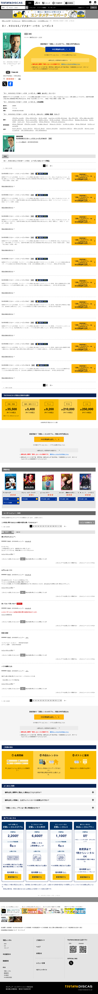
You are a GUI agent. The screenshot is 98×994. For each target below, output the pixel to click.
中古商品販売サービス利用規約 (40, 927)
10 (53, 526)
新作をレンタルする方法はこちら (70, 64)
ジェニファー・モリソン (65, 128)
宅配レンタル (7, 971)
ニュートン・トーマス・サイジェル (58, 118)
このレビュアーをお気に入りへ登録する (65, 563)
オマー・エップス (78, 128)
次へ (51, 166)
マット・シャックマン (31, 120)
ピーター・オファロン (18, 120)
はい (23, 559)
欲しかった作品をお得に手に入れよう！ (31, 906)
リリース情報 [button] (41, 7)
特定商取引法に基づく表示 (75, 927)
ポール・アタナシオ (17, 124)
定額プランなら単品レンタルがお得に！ (73, 906)
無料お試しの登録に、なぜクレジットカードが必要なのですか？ (27, 800)
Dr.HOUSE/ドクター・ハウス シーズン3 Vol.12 (31, 138)
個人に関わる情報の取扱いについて (58, 927)
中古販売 (6, 975)
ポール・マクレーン (44, 121)
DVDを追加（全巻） (45, 499)
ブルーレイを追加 (7, 502)
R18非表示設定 (8, 977)
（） (19, 79)
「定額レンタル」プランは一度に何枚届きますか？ (22, 808)
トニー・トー (21, 121)
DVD (30, 3)
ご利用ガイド (81, 7)
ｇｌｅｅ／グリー (44, 492)
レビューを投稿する (86, 522)
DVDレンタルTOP (6, 21)
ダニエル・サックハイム (81, 120)
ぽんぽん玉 (28, 541)
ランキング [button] (51, 7)
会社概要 (3, 927)
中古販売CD (58, 3)
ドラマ (40, 37)
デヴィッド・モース (39, 128)
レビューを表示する (7, 614)
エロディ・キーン (43, 120)
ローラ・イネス (43, 118)
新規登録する (13, 877)
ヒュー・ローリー (17, 128)
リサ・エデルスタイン (41, 130)
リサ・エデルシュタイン (27, 130)
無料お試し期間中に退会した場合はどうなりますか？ (23, 792)
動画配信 (70, 3)
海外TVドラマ (33, 37)
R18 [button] (93, 7)
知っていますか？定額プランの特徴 (51, 906)
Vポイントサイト (41, 970)
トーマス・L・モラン (68, 124)
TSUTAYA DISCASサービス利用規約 (22, 927)
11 (55, 526)
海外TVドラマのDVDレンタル (29, 21)
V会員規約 (9, 927)
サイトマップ (21, 930)
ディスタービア (7, 492)
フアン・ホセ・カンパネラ (86, 118)
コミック (47, 3)
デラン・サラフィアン (31, 118)
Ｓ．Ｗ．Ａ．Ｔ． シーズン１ (86, 492)
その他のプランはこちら (51, 55)
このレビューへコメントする (86, 563)
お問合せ (39, 953)
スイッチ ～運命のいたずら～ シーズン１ (70, 492)
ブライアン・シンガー (18, 118)
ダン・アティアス (73, 118)
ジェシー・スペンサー (52, 128)
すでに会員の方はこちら (69, 55)
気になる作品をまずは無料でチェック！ (10, 915)
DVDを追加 (6, 499)
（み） (27, 637)
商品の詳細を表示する (7, 186)
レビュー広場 (40, 963)
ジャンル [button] (32, 7)
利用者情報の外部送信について (9, 930)
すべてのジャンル (16, 21)
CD (39, 3)
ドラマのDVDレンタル (43, 21)
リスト (90, 4)
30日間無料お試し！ (60, 49)
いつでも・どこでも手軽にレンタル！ (10, 906)
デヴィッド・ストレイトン (58, 121)
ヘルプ (87, 7)
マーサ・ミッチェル (55, 120)
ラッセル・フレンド (43, 124)
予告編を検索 (14, 72)
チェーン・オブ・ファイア (28, 492)
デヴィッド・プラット (67, 120)
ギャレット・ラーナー (55, 124)
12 (60, 526)
